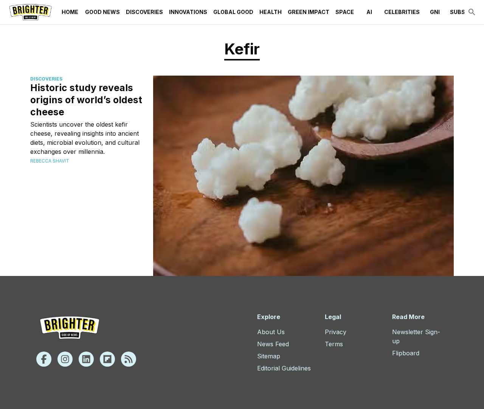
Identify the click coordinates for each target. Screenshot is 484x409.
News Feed (273, 344)
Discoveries (144, 12)
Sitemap (268, 356)
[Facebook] (43, 359)
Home (70, 12)
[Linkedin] (86, 359)
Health (270, 12)
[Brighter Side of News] (30, 12)
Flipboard (405, 353)
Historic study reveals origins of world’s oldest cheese (86, 100)
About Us (271, 332)
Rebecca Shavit (49, 161)
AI (369, 12)
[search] (471, 12)
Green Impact (308, 12)
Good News (102, 12)
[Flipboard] (107, 359)
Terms (334, 344)
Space (344, 12)
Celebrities (402, 12)
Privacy (335, 332)
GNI (435, 12)
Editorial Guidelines (284, 368)
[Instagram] (65, 359)
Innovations (188, 12)
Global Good (233, 12)
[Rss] (128, 359)
